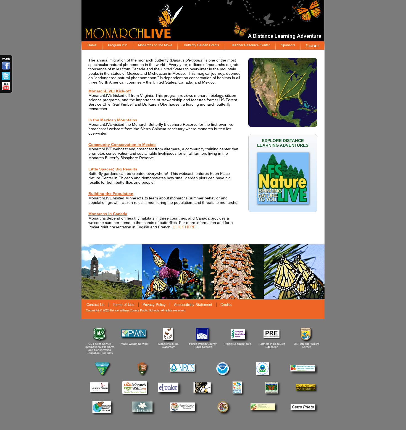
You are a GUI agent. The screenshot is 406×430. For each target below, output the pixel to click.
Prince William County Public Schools (203, 345)
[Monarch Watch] (134, 394)
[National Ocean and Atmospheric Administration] (223, 375)
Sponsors (288, 45)
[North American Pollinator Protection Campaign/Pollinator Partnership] (306, 394)
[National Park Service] (143, 375)
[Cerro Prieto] (303, 413)
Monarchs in (100, 214)
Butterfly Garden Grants (201, 45)
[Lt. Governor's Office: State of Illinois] (223, 413)
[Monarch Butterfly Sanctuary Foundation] (272, 394)
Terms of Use (123, 305)
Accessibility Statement (193, 305)
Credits (226, 305)
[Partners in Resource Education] (272, 340)
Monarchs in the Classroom (168, 345)
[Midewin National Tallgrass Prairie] (203, 394)
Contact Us (95, 305)
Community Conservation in (115, 144)
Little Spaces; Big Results (112, 169)
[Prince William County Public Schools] (203, 340)
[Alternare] (143, 413)
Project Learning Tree (237, 343)
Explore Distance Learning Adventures (283, 143)
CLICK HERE (184, 227)
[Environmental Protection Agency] (263, 375)
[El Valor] (168, 394)
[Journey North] (100, 394)
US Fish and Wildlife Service (306, 345)
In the (94, 120)
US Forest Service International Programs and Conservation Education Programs (99, 348)
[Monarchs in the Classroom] (168, 340)
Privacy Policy (154, 305)
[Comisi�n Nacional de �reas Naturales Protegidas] (183, 413)
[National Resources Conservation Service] (183, 375)
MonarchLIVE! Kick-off (109, 91)
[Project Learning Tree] (237, 340)
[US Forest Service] (100, 340)
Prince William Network (134, 343)
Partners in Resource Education (272, 345)
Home (92, 45)
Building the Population (110, 193)
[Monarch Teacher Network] (103, 413)
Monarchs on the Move (155, 45)
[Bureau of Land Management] (103, 375)
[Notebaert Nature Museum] (237, 394)
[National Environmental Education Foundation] (303, 375)
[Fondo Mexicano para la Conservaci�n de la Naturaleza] (263, 413)
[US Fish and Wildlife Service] (306, 340)
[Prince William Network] (134, 340)
